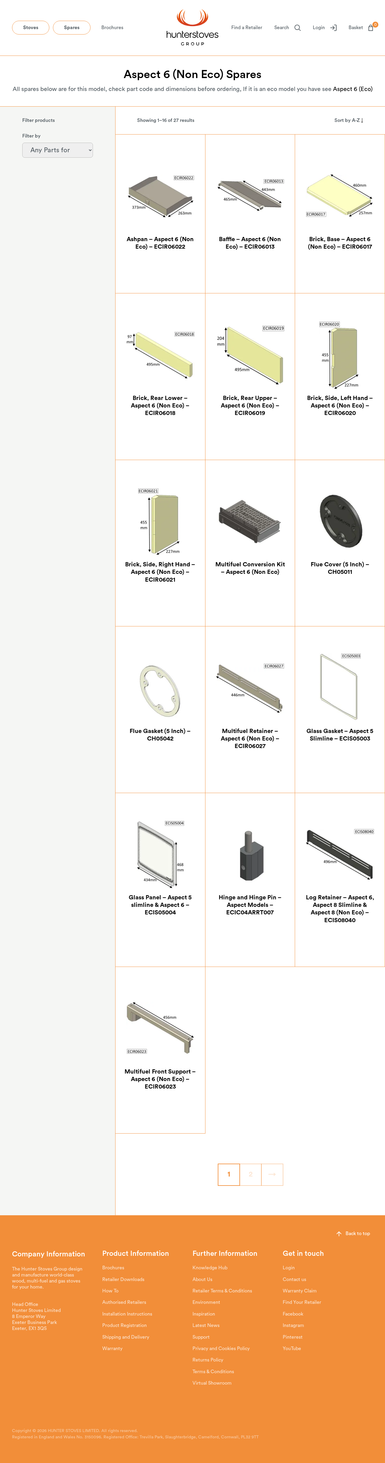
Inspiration (203, 1314)
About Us (202, 1279)
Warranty (112, 1348)
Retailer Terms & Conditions (222, 1291)
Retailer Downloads (123, 1279)
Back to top (358, 1233)
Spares (71, 27)
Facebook (293, 1314)
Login (319, 27)
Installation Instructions (127, 1314)
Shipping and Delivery (125, 1337)
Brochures (112, 27)
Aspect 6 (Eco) (353, 89)
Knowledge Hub (209, 1267)
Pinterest (293, 1337)
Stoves (30, 27)
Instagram (293, 1325)
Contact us (294, 1279)
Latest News (206, 1325)
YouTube (292, 1348)
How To (110, 1291)
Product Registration (124, 1325)
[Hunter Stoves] (192, 28)
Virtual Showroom (212, 1383)
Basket (361, 27)
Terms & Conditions (213, 1371)
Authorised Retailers (124, 1302)
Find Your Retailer (302, 1302)
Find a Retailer (246, 27)
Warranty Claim (300, 1291)
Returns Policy (207, 1360)
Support (201, 1337)
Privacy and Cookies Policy (221, 1348)
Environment (206, 1302)
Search (281, 27)
